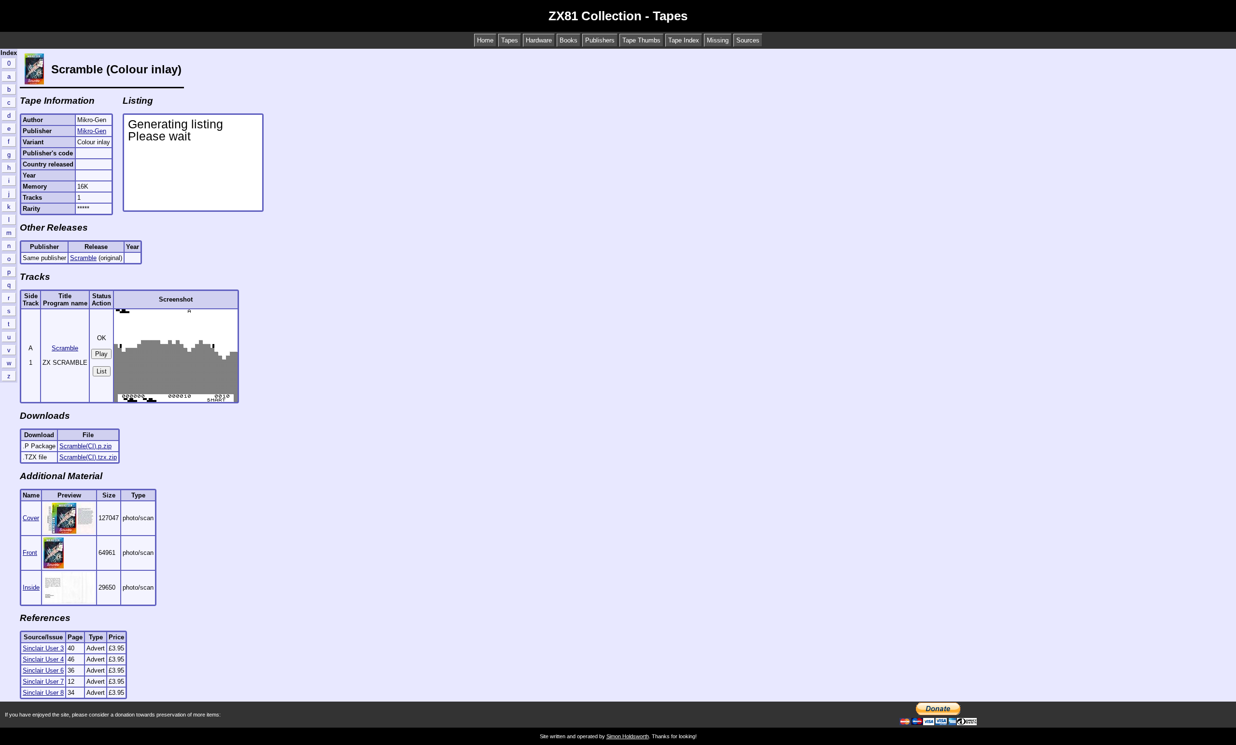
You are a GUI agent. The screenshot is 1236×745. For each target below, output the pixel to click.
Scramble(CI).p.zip (85, 446)
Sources (747, 40)
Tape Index (683, 40)
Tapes (509, 40)
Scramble (83, 258)
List (102, 371)
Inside (31, 587)
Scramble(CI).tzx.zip (88, 457)
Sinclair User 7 (43, 681)
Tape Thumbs (641, 40)
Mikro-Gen (91, 131)
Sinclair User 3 (43, 648)
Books (568, 40)
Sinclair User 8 (43, 692)
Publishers (600, 40)
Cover (31, 518)
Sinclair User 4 (43, 659)
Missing (718, 40)
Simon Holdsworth (627, 736)
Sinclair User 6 (43, 670)
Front (30, 552)
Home (485, 40)
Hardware (539, 40)
